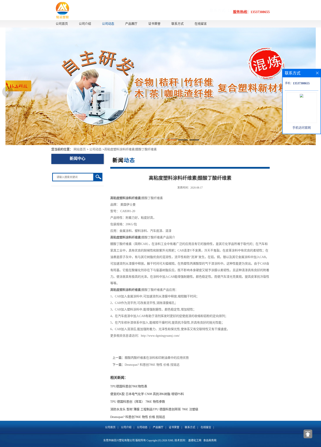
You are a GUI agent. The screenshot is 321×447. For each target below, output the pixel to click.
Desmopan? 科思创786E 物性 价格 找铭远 (152, 364)
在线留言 (201, 23)
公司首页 (62, 23)
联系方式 (177, 23)
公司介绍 (85, 23)
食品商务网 (209, 440)
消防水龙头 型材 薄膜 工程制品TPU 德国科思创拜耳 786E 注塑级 (154, 409)
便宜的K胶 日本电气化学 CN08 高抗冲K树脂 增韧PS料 (147, 394)
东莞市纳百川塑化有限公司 (119, 440)
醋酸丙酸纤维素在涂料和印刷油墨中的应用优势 (157, 357)
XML (171, 440)
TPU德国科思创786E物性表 (128, 386)
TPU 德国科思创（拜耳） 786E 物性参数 (137, 401)
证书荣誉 (154, 23)
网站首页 (80, 149)
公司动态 (108, 23)
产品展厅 (131, 23)
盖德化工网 (194, 440)
